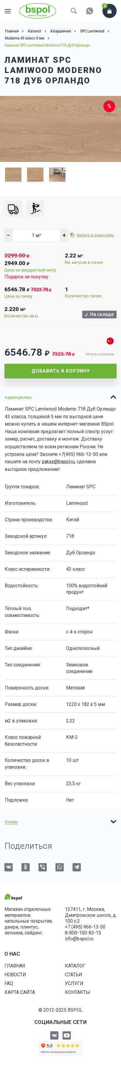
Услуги (74, 983)
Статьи (73, 974)
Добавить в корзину (60, 371)
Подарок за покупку (26, 276)
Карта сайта (19, 992)
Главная (14, 966)
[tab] (60, 397)
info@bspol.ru (79, 938)
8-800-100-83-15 (83, 933)
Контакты (77, 992)
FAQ (8, 983)
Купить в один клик (95, 235)
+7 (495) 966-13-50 (85, 927)
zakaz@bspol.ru (58, 461)
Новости (15, 974)
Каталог (75, 966)
